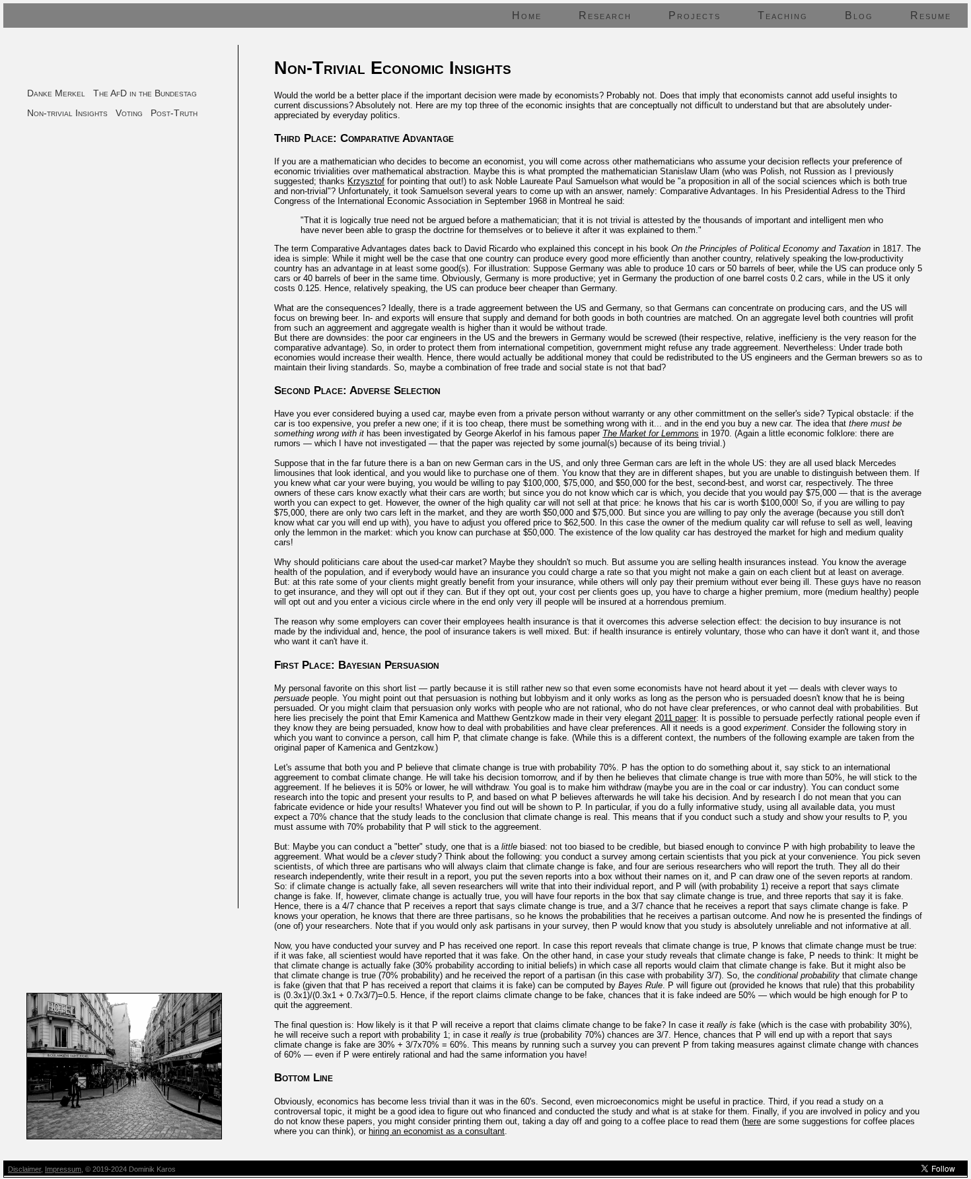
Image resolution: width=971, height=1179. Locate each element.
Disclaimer (24, 1169)
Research (605, 15)
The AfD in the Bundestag (145, 93)
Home (527, 15)
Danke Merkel (56, 93)
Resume (930, 15)
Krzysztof (365, 181)
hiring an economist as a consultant (437, 1131)
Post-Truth (174, 113)
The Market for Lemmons (650, 433)
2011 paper (675, 718)
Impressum (63, 1169)
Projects (694, 15)
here (752, 1121)
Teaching (783, 15)
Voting (129, 113)
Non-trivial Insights (67, 113)
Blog (859, 15)
